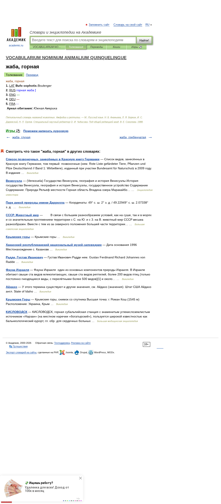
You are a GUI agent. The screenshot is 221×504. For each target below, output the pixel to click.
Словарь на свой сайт (128, 24)
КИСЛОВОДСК (16, 312)
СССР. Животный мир (22, 215)
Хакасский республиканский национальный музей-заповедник (54, 245)
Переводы (96, 47)
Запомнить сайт (99, 24)
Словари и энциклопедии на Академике (65, 32)
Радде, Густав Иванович (24, 257)
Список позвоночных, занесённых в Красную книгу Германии (52, 159)
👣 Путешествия (18, 346)
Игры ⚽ (136, 47)
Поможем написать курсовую (45, 131)
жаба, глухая (21, 137)
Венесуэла (14, 180)
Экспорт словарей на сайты (21, 352)
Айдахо (11, 287)
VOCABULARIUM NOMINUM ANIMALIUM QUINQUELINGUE (47, 47)
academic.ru (16, 45)
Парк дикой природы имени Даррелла (35, 202)
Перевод (32, 75)
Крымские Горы (18, 299)
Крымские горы (18, 237)
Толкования (76, 47)
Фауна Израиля (17, 270)
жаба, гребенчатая (133, 137)
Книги (116, 47)
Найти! (144, 40)
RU (147, 24)
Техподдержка (62, 343)
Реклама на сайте (81, 343)
